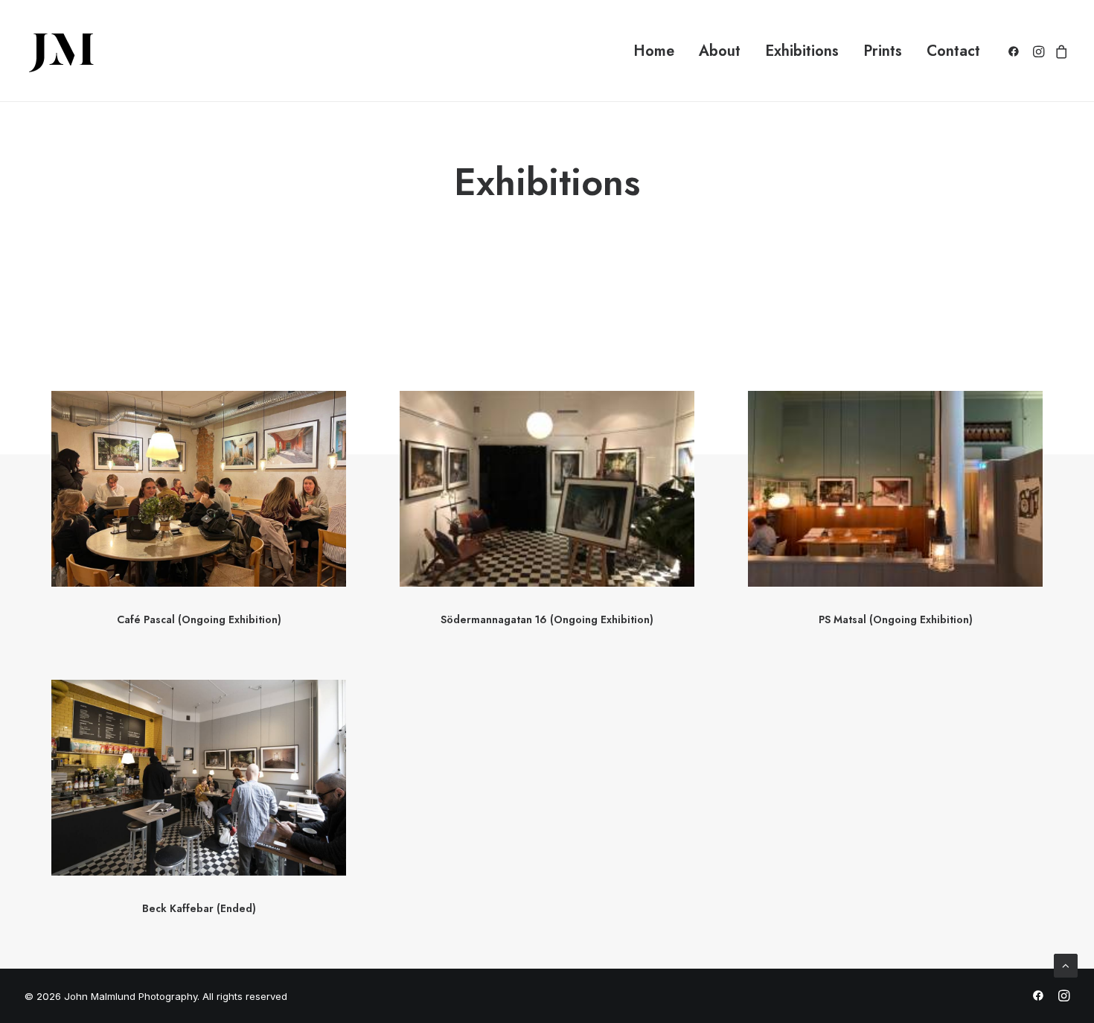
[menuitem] (654, 51)
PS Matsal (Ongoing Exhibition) (896, 619)
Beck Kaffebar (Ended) (199, 908)
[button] (1016, 51)
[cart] (1059, 51)
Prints (882, 51)
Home (653, 51)
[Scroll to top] (1066, 964)
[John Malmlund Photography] (62, 51)
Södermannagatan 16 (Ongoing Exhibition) (547, 619)
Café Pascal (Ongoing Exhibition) (199, 619)
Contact (953, 51)
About (719, 51)
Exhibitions (802, 51)
